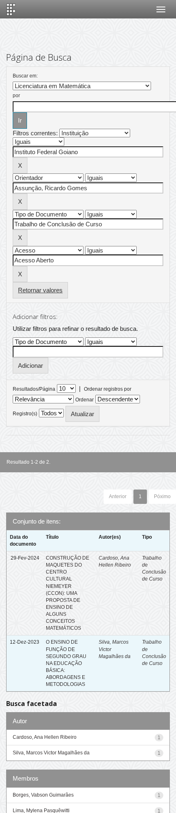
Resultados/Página (34, 389)
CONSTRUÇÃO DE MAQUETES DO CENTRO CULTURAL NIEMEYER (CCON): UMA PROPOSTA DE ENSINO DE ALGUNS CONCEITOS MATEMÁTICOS (67, 593)
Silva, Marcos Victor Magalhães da (51, 753)
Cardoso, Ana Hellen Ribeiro (45, 737)
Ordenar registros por (107, 389)
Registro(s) (25, 414)
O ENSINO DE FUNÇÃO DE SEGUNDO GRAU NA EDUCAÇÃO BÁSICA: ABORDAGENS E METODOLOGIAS (66, 663)
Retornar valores (40, 290)
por (16, 95)
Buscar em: (25, 76)
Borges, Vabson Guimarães (43, 795)
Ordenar (84, 400)
